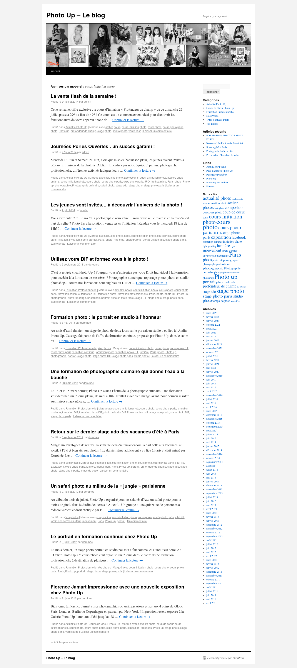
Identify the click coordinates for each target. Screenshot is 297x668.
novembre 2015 (214, 418)
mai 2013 (211, 505)
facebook (146, 627)
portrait (147, 239)
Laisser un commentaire (157, 131)
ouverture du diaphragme (216, 255)
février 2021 (212, 360)
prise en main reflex (122, 297)
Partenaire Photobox (216, 174)
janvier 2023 (212, 320)
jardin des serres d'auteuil (66, 521)
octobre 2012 (213, 532)
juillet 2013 (212, 497)
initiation (63, 239)
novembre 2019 (214, 375)
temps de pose (89, 470)
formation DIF (89, 294)
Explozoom (57, 466)
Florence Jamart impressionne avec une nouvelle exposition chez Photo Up (117, 589)
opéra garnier (89, 239)
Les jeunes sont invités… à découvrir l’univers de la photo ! (116, 204)
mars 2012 (211, 559)
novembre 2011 (214, 575)
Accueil (55, 71)
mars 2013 (211, 512)
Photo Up (211, 178)
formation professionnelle (133, 294)
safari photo (107, 185)
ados (143, 177)
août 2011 (211, 587)
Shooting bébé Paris (216, 147)
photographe (230, 260)
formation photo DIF (126, 352)
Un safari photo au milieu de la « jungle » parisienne (108, 485)
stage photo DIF (102, 356)
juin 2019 (211, 379)
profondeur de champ (83, 131)
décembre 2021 (214, 344)
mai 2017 (211, 387)
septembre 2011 (214, 583)
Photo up (64, 131)
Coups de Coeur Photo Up (104, 624)
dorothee (93, 264)
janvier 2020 (212, 371)
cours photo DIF (179, 348)
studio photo (120, 131)
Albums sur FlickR (216, 166)
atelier (109, 127)
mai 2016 (211, 403)
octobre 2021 (213, 352)
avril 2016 (211, 407)
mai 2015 (211, 442)
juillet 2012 (212, 544)
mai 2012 (211, 552)
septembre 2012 (214, 536)
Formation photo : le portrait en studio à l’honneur (106, 317)
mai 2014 (211, 477)
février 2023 (212, 316)
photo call (217, 260)
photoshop (93, 297)
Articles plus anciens (64, 642)
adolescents (131, 177)
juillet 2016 (212, 399)
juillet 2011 (212, 591)
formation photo (107, 294)
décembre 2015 (214, 414)
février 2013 (212, 516)
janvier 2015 (212, 446)
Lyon (233, 246)
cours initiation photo (134, 127)
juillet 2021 (212, 356)
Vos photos (104, 348)
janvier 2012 (212, 567)
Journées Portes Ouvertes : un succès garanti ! (103, 146)
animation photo (156, 177)
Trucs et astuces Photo (217, 119)
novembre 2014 (214, 454)
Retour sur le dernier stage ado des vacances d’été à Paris (115, 431)
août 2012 (211, 540)
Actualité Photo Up (76, 127)
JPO (147, 181)
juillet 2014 (212, 469)
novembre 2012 (214, 528)
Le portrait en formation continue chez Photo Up (104, 536)
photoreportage (77, 297)
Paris (170, 181)
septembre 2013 (214, 493)
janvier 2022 (212, 340)
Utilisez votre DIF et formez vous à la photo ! (99, 258)
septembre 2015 (214, 426)
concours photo (212, 212)
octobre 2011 (213, 579)
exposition (133, 627)
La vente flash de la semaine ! (84, 96)
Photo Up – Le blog (75, 14)
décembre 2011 (214, 571)
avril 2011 (211, 603)
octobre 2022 (213, 324)
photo (54, 131)
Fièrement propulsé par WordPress (225, 658)
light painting (158, 181)
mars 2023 (211, 313)
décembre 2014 (214, 450)
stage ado (121, 185)
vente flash (134, 131)
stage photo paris (154, 185)
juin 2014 (211, 473)
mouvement (103, 466)
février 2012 (212, 563)
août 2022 (211, 328)
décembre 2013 (214, 485)
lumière (144, 352)
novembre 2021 (214, 348)
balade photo (218, 208)
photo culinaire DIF (114, 412)
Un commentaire (137, 521)
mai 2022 (211, 336)
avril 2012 (211, 556)
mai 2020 (211, 367)
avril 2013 (211, 509)
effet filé (179, 462)
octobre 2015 (213, 422)
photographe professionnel (216, 264)
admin (87, 101)
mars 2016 (211, 411)
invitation (74, 239)
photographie (63, 185)
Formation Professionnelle (81, 290)
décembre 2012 (214, 524)
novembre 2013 (214, 489)
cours (117, 127)
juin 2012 (211, 548)
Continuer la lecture (128, 119)
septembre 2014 (214, 461)
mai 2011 (211, 599)
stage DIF (141, 297)
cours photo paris (173, 127)
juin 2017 (211, 383)
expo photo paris (133, 181)
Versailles (235, 301)
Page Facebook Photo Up (219, 170)
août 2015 (211, 430)
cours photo (155, 127)
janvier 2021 (212, 363)
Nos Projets (212, 115)
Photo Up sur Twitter (217, 182)
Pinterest (210, 186)
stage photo (104, 131)
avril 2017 (211, 391)
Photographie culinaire (85, 185)
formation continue (69, 294)
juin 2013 (211, 501)
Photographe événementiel (219, 151)
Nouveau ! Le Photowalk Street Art (224, 143)
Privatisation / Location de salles (222, 155)
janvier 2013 (212, 520)
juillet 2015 (212, 434)
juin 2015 (211, 438)
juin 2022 (211, 332)
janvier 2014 (212, 481)
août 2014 (211, 465)
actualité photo (114, 177)
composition (104, 462)
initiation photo (232, 241)
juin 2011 (211, 595)
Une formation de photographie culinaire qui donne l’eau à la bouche (118, 374)
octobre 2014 (213, 458)
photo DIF (170, 294)
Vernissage (71, 631)
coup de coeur (165, 624)
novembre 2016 (214, 395)
